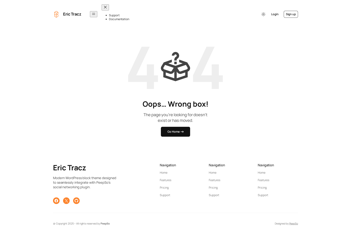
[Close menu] (105, 7)
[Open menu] (93, 14)
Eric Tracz (72, 14)
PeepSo (293, 223)
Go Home (173, 132)
